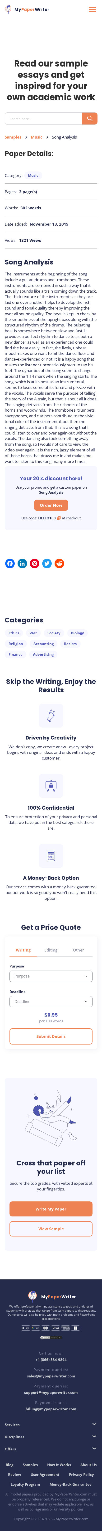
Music (36, 137)
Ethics (14, 633)
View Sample (51, 1228)
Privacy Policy (81, 1474)
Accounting (43, 643)
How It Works (59, 1464)
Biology (77, 633)
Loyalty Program (25, 1484)
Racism (70, 643)
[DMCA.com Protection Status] (51, 1338)
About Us (88, 1464)
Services (12, 1424)
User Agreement (45, 1474)
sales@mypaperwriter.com (51, 1376)
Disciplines (14, 1436)
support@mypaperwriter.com (51, 1392)
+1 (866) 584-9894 (51, 1359)
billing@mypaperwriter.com (51, 1409)
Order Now (51, 505)
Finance (16, 654)
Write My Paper (51, 1209)
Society (53, 633)
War (33, 633)
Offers (10, 1449)
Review (14, 1474)
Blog (9, 1464)
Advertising (43, 654)
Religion (16, 643)
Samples (13, 137)
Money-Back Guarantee (71, 1484)
